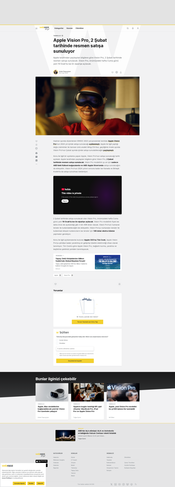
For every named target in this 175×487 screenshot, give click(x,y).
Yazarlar (109, 460)
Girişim (73, 462)
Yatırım (73, 473)
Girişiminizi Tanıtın (112, 468)
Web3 (73, 476)
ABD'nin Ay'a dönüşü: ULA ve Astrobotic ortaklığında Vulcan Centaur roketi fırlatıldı (97, 432)
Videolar (56, 462)
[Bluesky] (127, 484)
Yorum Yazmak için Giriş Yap (87, 322)
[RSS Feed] (135, 484)
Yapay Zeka (74, 470)
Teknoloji (57, 35)
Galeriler (56, 465)
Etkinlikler (80, 28)
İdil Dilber (111, 417)
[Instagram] (123, 484)
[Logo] (44, 28)
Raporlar (56, 468)
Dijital (73, 457)
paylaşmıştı (108, 150)
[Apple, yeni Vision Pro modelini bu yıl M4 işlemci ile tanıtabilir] (123, 392)
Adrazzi (58, 269)
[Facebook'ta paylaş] (36, 153)
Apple (56, 275)
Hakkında (109, 457)
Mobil (73, 465)
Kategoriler (59, 28)
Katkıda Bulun (111, 462)
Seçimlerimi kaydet (75, 361)
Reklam (109, 465)
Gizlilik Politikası (129, 465)
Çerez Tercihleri (129, 462)
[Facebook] (131, 484)
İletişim (109, 470)
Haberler (56, 457)
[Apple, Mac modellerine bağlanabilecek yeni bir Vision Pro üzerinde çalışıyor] (52, 392)
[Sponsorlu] (107, 262)
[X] (111, 484)
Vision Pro (67, 275)
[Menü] (36, 29)
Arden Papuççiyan (43, 417)
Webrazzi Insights (59, 460)
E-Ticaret (74, 460)
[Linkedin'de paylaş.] (36, 160)
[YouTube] (119, 484)
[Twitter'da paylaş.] (36, 157)
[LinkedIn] (115, 484)
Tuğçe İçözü (77, 417)
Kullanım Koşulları (130, 468)
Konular (70, 28)
